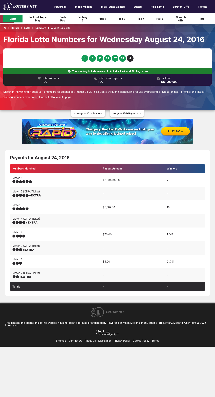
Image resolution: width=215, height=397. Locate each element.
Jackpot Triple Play (38, 18)
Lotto (13, 18)
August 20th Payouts (89, 113)
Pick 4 (140, 18)
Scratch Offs (181, 18)
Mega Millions (83, 6)
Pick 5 (160, 18)
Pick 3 (121, 18)
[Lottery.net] (20, 9)
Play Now (175, 131)
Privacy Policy (122, 340)
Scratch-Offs (181, 6)
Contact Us (75, 340)
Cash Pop (62, 18)
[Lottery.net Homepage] (5, 28)
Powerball (60, 6)
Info (202, 18)
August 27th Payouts (125, 113)
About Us (90, 340)
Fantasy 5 (83, 18)
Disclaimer (104, 340)
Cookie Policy (141, 340)
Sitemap (61, 340)
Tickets (202, 6)
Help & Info (157, 6)
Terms (155, 340)
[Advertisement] (107, 371)
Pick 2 (102, 18)
